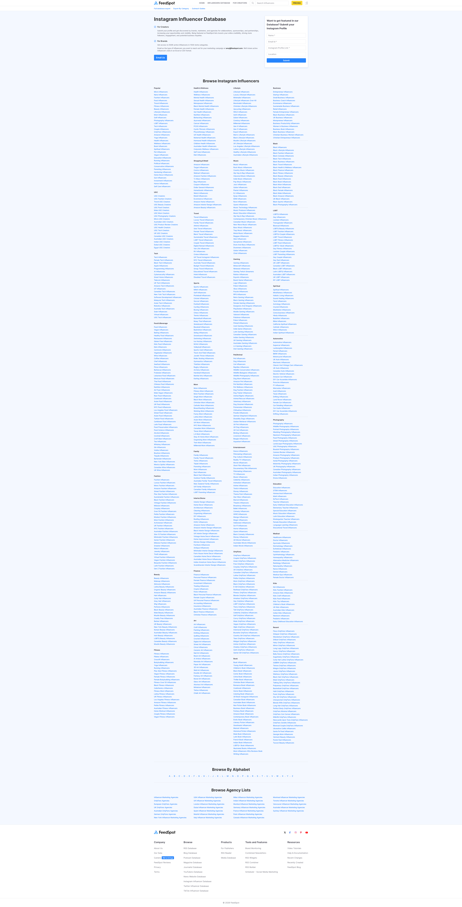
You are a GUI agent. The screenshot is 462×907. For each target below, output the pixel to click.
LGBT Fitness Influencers (283, 240)
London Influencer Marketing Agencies (209, 804)
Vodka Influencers (161, 450)
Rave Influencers (240, 202)
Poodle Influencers (240, 413)
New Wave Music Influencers (245, 225)
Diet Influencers (200, 155)
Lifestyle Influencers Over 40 (244, 100)
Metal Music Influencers (242, 233)
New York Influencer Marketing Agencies (170, 817)
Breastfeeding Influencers (204, 408)
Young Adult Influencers (242, 665)
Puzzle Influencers (240, 291)
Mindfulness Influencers (282, 293)
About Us (158, 848)
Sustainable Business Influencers (286, 106)
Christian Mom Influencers (204, 402)
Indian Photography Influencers (285, 475)
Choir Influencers (240, 253)
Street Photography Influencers (285, 441)
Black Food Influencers (282, 179)
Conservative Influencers (164, 166)
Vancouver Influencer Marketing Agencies (289, 804)
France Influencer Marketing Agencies (248, 811)
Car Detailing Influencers (282, 405)
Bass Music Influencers (242, 227)
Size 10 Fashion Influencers (165, 534)
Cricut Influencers (201, 647)
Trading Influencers (201, 586)
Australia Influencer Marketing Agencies (289, 807)
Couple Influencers (161, 129)
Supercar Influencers (281, 345)
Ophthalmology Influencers (283, 554)
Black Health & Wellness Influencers (287, 167)
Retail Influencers (200, 196)
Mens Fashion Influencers (164, 485)
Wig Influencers (160, 604)
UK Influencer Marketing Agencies (207, 801)
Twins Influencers (201, 461)
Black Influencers (280, 147)
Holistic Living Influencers (283, 295)
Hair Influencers (160, 595)
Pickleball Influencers (202, 295)
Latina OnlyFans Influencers (244, 575)
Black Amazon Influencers (283, 196)
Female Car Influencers (282, 402)
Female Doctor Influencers (283, 577)
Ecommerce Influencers (203, 199)
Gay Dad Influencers (281, 260)
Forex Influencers (200, 592)
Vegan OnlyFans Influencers (244, 624)
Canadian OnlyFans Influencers (245, 572)
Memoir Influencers (241, 728)
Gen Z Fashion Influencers (164, 569)
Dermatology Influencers (282, 546)
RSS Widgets (251, 858)
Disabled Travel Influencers (204, 277)
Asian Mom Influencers (203, 420)
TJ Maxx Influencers (202, 179)
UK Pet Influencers (240, 424)
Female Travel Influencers (204, 231)
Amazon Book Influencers (243, 714)
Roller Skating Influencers (204, 358)
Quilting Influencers (201, 636)
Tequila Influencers (161, 456)
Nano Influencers (160, 95)
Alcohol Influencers (161, 433)
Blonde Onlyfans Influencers (244, 595)
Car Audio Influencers (281, 408)
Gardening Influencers (162, 172)
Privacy (157, 867)
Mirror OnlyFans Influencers (284, 645)
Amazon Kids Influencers (283, 593)
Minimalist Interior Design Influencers (208, 551)
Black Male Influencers (282, 193)
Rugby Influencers (201, 367)
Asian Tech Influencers (163, 303)
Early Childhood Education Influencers (288, 505)
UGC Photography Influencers (285, 446)
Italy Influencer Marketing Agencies (208, 817)
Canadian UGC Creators (163, 236)
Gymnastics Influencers (203, 361)
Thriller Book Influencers (242, 680)
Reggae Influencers (241, 236)
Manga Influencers (240, 517)
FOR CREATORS (240, 3)
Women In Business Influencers (285, 126)
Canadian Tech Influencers (164, 291)
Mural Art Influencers (202, 679)
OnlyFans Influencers (162, 132)
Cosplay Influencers (162, 508)
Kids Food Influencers (162, 344)
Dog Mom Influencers (241, 378)
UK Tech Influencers (162, 283)
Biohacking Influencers (203, 118)
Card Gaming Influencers (243, 326)
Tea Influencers (160, 441)
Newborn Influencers (281, 616)
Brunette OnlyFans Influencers (245, 633)
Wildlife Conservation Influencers (246, 370)
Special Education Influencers (284, 511)
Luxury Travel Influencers (204, 220)
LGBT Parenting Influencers (204, 492)
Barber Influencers (161, 621)
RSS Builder (250, 867)
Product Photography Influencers (286, 458)
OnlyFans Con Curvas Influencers (286, 714)
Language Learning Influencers (285, 525)
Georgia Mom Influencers (283, 734)
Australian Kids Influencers (283, 610)
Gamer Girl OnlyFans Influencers (246, 653)
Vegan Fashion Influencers (164, 560)
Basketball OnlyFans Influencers (286, 688)
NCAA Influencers (201, 344)
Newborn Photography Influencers (286, 435)
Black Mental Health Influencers (206, 106)
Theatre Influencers (241, 503)
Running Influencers (162, 160)
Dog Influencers (239, 361)
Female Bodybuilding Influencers (167, 680)
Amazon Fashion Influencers (165, 488)
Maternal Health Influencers (204, 138)
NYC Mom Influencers (202, 425)
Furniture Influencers (202, 545)
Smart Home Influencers (163, 277)
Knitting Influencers (201, 633)
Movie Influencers (240, 463)
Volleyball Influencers (202, 347)
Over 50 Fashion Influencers (165, 511)
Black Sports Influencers (282, 202)
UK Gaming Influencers (242, 340)
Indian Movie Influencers (243, 546)
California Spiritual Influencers (285, 324)
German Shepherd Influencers (245, 416)
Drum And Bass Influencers (244, 245)
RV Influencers (199, 251)
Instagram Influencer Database (197, 881)
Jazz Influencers (240, 184)
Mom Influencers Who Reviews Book (247, 751)
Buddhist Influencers (281, 318)
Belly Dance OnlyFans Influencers (286, 654)
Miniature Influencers (202, 687)
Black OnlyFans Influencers (244, 584)
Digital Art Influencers (202, 641)
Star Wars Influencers (241, 497)
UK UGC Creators (161, 233)
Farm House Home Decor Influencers (208, 553)
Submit (286, 60)
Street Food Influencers (163, 413)
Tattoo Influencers (201, 690)
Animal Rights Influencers (243, 396)
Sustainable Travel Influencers (206, 237)
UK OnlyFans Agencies (163, 807)
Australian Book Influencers (244, 702)
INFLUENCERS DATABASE (219, 3)
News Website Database (195, 876)
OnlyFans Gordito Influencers (284, 723)
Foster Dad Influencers (282, 740)
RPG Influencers (239, 294)
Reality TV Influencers (242, 460)
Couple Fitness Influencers (164, 714)
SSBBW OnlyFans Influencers (284, 663)
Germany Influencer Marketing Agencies (249, 807)
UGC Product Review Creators (166, 225)
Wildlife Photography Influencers (246, 376)
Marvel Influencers (240, 500)
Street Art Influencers (202, 644)
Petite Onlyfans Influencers (244, 578)
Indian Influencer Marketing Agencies (248, 801)
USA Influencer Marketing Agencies (208, 797)
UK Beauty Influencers (163, 624)
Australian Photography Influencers (287, 472)
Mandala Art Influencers (203, 661)
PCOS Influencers (201, 126)
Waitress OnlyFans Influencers (285, 674)
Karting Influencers (201, 378)
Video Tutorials (294, 848)
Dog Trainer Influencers (242, 393)
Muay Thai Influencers (202, 321)
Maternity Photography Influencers (287, 464)
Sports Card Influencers (203, 350)
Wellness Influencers (162, 143)
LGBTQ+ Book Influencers (243, 745)
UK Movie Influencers (241, 540)
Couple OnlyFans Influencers (244, 558)
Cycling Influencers (201, 307)
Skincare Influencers (162, 584)
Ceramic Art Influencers (203, 650)
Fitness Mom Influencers (163, 691)
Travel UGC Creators (162, 202)
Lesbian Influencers (281, 220)
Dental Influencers (280, 572)
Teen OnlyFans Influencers (243, 638)
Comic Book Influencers (242, 674)
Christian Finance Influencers (205, 615)
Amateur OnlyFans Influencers (245, 598)
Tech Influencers (160, 126)
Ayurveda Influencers (202, 120)
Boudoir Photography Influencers (286, 449)
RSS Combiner (251, 862)
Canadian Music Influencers (244, 222)
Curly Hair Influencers (162, 598)
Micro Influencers (161, 92)
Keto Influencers (160, 347)
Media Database (228, 858)
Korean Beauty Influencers (164, 630)
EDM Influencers (239, 199)
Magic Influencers (240, 520)
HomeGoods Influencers (203, 190)
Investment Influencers (163, 181)
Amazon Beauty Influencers (165, 593)
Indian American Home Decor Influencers (210, 562)
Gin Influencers (160, 447)
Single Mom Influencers (203, 397)
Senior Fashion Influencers (164, 540)
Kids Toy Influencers (281, 601)
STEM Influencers (280, 490)
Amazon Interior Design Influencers (207, 205)
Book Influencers (160, 146)
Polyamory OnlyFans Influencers (286, 685)
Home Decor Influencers (163, 175)
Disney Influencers (240, 491)
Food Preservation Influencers (166, 427)
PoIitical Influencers (161, 163)
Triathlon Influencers (202, 364)
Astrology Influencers (281, 304)
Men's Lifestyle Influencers (244, 135)
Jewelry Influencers (162, 551)
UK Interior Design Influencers (205, 533)
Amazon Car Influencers (282, 377)
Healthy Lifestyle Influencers (244, 152)
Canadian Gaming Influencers (245, 334)
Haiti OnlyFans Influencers (283, 691)
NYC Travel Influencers (203, 260)
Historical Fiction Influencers (244, 731)
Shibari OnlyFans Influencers (284, 640)
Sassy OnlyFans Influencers (284, 651)
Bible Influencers (279, 321)
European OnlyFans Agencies (165, 804)
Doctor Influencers (280, 540)
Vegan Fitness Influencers (164, 674)
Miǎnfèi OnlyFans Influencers (284, 717)
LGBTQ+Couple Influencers (284, 234)
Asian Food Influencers (163, 401)
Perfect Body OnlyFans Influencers (287, 708)
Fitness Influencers (161, 106)
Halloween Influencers (242, 523)
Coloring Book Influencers (243, 694)
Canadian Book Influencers (244, 700)
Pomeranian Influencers (242, 407)
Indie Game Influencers (242, 329)
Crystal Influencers (280, 307)
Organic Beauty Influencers (165, 590)
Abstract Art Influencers (203, 684)
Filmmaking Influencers (242, 454)
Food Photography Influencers (285, 438)
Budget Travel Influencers (204, 266)
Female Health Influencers (204, 109)
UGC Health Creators (162, 227)
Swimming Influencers (202, 338)
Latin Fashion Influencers (164, 566)
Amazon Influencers (162, 135)
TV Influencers (239, 474)
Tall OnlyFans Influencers (243, 610)
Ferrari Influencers (280, 351)
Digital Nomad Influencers (204, 246)
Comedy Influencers (241, 511)
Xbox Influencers (240, 289)
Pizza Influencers (161, 367)
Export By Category (181, 8)
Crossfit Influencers (162, 659)
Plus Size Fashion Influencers (165, 494)
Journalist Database (193, 867)
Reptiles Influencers (241, 367)
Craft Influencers (200, 627)
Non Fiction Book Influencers (244, 705)
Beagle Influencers (240, 439)
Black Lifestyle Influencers (243, 138)
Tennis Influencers (201, 315)
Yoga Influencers (160, 138)
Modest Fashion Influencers (165, 517)
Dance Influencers (240, 451)
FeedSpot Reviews (162, 862)
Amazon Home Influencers (204, 202)
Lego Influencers (240, 283)
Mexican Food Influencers (164, 378)
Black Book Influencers (242, 671)
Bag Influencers (200, 182)
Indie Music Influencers (242, 179)
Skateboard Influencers (203, 324)
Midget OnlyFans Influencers (244, 641)
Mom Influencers (160, 115)
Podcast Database (192, 858)
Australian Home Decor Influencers (207, 559)
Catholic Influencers (281, 327)
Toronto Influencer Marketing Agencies (288, 801)
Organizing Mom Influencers (205, 440)
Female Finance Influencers (204, 580)
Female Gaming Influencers (244, 303)
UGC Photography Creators (165, 216)
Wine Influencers (160, 356)
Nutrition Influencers (162, 387)
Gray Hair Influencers (162, 601)
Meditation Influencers (282, 310)
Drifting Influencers (280, 397)
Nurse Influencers (280, 569)
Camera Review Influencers (284, 452)
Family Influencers (201, 455)
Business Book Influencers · (244, 708)
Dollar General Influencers (204, 187)
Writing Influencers (240, 754)
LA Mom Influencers (202, 434)
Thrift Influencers (160, 554)
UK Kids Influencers (281, 607)
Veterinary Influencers (242, 401)
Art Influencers (199, 624)
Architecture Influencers (203, 508)
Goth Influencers (239, 115)
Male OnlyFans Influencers (243, 621)
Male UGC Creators (161, 210)
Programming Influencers (164, 269)
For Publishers (227, 848)
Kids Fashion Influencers (282, 590)
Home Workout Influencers (164, 711)
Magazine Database (193, 862)
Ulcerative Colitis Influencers (284, 728)
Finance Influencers (201, 575)
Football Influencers (201, 304)
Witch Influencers (240, 112)
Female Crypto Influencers (204, 597)
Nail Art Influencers (201, 653)
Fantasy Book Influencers (243, 711)
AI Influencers (159, 271)
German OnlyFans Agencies (165, 814)
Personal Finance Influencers (205, 577)
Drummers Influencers (242, 248)
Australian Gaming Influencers (245, 343)
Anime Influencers (240, 485)
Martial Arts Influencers (203, 376)
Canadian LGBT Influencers (284, 266)
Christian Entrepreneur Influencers (286, 138)
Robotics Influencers (162, 306)
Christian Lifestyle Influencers (245, 106)
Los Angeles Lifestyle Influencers (246, 146)
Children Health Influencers (204, 143)
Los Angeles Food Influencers (165, 410)
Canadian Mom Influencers (204, 428)
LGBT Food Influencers (282, 243)
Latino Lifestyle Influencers (244, 149)
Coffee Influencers (161, 358)
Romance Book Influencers (243, 685)
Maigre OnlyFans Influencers (284, 668)
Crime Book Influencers (242, 677)
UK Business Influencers (282, 118)
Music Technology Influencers (245, 207)
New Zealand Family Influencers (206, 484)
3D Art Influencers (201, 667)
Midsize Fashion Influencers (165, 543)
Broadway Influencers (242, 506)
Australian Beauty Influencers (165, 633)
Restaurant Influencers (163, 338)
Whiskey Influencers (162, 444)
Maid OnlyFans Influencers (283, 680)
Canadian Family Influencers (205, 489)
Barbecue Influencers (162, 370)
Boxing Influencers (201, 310)
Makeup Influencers (162, 581)
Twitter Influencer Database (196, 886)
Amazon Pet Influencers (242, 381)
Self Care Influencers (162, 186)
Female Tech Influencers (163, 260)
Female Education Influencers (284, 522)
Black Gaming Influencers (243, 300)
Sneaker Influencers (162, 546)
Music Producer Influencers (244, 210)
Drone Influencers (280, 478)
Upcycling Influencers (242, 109)
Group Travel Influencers (203, 269)
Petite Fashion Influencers (164, 514)
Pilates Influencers (161, 657)
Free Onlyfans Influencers (243, 564)
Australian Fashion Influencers (166, 531)
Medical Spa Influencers (282, 575)
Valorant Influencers (241, 314)
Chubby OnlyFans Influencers (245, 647)
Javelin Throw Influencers (204, 356)
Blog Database (190, 853)
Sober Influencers (240, 118)
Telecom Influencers (162, 280)
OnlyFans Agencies (161, 801)
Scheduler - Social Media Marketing (261, 872)
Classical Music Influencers (244, 176)
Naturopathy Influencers (282, 566)
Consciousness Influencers (284, 313)
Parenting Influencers (162, 169)
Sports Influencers (201, 287)
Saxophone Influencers (242, 242)
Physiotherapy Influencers (204, 132)
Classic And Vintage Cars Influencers (288, 365)
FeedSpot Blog (294, 867)
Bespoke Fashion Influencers (165, 563)
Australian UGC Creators (163, 222)
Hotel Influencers (200, 274)
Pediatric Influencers (281, 552)
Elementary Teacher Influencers (285, 508)
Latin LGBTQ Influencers (282, 271)
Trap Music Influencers (242, 230)
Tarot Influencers (279, 301)
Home (202, 3)
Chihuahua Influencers (242, 410)
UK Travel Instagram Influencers (206, 257)
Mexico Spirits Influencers (164, 464)
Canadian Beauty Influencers (165, 641)
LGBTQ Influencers (280, 214)
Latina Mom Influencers (203, 417)
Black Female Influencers (283, 190)
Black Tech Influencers (163, 263)
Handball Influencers (202, 373)
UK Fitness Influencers (163, 697)
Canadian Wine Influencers (164, 467)
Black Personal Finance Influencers (207, 595)
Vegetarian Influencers (163, 353)
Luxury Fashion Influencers (164, 483)
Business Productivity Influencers (286, 123)
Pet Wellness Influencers (243, 387)
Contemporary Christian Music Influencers (250, 219)
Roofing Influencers (201, 519)
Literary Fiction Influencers (243, 722)
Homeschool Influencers (282, 493)
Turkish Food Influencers (163, 419)
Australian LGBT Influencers (284, 274)
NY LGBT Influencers (281, 280)
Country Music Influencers (243, 170)
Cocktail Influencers (162, 436)
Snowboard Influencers (203, 336)
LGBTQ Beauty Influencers (164, 638)
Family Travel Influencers (203, 223)
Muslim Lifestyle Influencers (244, 141)
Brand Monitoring (253, 848)
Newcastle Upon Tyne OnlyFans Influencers (290, 720)
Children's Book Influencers (244, 668)
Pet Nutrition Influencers (242, 384)
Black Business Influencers (283, 115)
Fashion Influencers (161, 98)
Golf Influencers (160, 118)
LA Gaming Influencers (242, 346)
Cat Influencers (239, 364)
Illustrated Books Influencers (244, 748)
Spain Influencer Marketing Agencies (208, 811)
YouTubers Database (193, 872)
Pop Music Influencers (242, 182)
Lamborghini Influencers (282, 348)
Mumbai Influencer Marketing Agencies (249, 804)
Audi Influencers (279, 391)
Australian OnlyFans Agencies (166, 811)
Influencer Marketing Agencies (166, 797)
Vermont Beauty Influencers (284, 737)
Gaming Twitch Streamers (243, 271)
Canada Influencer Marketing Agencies (248, 817)
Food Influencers (160, 100)
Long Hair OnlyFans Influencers (285, 706)
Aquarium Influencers (241, 441)
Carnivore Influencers (162, 350)
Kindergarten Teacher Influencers (286, 519)
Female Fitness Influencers (164, 677)
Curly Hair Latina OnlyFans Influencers (288, 660)
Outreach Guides (198, 8)
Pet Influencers (160, 152)
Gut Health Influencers (202, 112)
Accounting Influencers (203, 603)
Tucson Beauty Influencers (283, 743)
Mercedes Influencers (281, 388)
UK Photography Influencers (284, 466)
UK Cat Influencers (240, 430)
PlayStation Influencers (242, 309)
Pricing (297, 3)
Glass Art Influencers (202, 682)
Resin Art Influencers (202, 656)
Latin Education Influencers (284, 516)
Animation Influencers (241, 483)
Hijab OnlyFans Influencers (244, 627)
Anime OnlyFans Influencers (244, 644)
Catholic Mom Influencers (204, 405)
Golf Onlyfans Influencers (243, 615)
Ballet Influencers (240, 508)
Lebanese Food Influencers (164, 376)
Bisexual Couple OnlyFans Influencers (288, 726)
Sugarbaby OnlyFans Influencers (286, 657)
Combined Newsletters (255, 853)
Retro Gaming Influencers (243, 297)
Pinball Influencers (240, 323)
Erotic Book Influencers (242, 720)
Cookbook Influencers (162, 398)
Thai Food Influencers (162, 381)
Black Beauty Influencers (164, 610)
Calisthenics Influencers (163, 688)
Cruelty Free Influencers (163, 618)
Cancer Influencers (201, 123)
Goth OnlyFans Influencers (243, 650)
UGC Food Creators (161, 207)
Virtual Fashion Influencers (164, 557)
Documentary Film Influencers (245, 468)
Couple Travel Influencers (204, 243)
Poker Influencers (240, 286)
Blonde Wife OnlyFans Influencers (286, 703)
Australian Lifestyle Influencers (245, 155)
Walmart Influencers (201, 173)
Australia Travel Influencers (204, 263)
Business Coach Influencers (284, 100)
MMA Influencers (200, 290)
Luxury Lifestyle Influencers (244, 95)
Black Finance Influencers (204, 612)
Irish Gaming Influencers (243, 349)
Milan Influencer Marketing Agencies (247, 797)
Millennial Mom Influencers (204, 445)
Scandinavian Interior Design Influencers (210, 565)
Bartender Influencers (162, 459)
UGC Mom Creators (161, 213)
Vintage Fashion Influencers (165, 503)
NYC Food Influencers (162, 407)
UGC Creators (159, 196)
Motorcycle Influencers (282, 357)
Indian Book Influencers (242, 742)
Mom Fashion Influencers (164, 520)
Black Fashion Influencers (164, 500)
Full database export (162, 8)
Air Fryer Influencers (162, 390)
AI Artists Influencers (202, 659)
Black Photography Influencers (285, 205)
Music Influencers (240, 164)
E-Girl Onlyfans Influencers (243, 587)
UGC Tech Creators (161, 230)
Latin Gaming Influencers (243, 332)
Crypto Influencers (201, 589)
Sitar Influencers (239, 239)
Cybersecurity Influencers (164, 274)
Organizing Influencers (203, 513)
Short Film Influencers (241, 465)
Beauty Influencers (161, 109)
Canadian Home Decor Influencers (207, 556)
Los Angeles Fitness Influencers (166, 700)
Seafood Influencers (162, 364)
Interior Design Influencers (204, 502)
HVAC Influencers (201, 522)
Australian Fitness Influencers (165, 708)
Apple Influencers (161, 266)
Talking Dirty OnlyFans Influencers (286, 683)
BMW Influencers (280, 354)
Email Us (160, 57)
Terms (157, 872)
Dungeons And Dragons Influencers (247, 306)
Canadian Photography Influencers (287, 469)
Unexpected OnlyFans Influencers (286, 700)
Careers (163, 858)
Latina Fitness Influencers (164, 694)
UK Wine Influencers (162, 470)
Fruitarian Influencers (162, 373)
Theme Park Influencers (242, 494)
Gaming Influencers (241, 263)
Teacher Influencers (281, 502)
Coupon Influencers (201, 184)
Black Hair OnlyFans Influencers (285, 677)
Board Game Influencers (242, 280)
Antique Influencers (201, 548)
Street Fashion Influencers (164, 491)
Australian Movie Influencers (244, 543)
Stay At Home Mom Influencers (206, 437)
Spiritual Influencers (162, 149)
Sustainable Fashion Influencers (166, 497)
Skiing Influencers (201, 333)
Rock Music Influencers (242, 167)
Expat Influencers (240, 132)
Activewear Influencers (163, 523)
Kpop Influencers (240, 196)
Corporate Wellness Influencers (206, 149)
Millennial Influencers (241, 123)
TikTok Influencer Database (196, 891)
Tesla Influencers (280, 394)
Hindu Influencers (280, 315)
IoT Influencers (160, 289)
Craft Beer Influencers (162, 439)
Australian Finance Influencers (206, 609)
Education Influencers (162, 158)
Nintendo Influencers (241, 269)
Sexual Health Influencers (204, 100)
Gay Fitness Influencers (282, 248)
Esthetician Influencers (282, 549)
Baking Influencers (161, 333)
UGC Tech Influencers (162, 317)
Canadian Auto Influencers (283, 371)
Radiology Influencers (281, 563)
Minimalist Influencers (242, 98)
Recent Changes (294, 858)
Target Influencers (201, 167)
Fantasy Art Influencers (203, 676)
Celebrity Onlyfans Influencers (245, 613)
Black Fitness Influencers (164, 685)
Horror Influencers (161, 183)
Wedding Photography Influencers (286, 432)
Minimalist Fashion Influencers (166, 537)
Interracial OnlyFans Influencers (245, 630)
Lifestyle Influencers (162, 112)
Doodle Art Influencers (202, 673)
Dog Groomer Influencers (243, 404)
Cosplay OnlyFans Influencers (245, 567)
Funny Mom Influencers (203, 414)
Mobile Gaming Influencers (243, 312)
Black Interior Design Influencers (206, 531)
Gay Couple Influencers (282, 257)
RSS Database (190, 848)
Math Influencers (279, 496)
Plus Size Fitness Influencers (165, 671)
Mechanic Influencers (281, 362)
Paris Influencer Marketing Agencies (247, 814)
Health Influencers (161, 141)
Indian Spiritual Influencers (283, 333)
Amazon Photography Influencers (286, 455)
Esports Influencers (241, 277)
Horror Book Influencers (242, 691)
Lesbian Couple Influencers (284, 251)
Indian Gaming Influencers (243, 337)
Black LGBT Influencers (282, 269)
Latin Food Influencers (162, 424)
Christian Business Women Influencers (288, 135)
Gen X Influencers (240, 126)
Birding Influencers (240, 433)
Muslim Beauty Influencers (164, 615)
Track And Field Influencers (204, 353)
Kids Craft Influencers (281, 596)
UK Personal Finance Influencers (206, 600)
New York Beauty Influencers (165, 627)
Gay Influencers (279, 217)
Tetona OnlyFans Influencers (284, 665)
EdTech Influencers (280, 499)
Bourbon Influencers (162, 453)
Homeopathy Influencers (282, 557)
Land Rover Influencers (282, 400)
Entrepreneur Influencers (283, 92)
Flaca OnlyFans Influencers (284, 631)
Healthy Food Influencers (164, 336)
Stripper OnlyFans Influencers (285, 634)
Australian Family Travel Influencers (208, 481)
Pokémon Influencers (241, 317)
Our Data (158, 853)
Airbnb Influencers (201, 226)
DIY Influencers (200, 516)
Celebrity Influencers (241, 480)
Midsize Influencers (162, 506)
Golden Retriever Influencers (244, 421)
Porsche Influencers (281, 382)
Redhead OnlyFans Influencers (245, 590)
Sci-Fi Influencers (240, 526)
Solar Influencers (160, 312)
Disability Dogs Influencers (244, 419)
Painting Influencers (201, 630)
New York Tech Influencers (164, 294)
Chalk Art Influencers (202, 693)
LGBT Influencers (161, 123)
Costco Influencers (201, 170)
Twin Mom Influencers (202, 443)
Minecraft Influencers (241, 266)
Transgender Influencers (282, 223)
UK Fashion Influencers (163, 526)
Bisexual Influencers (281, 226)
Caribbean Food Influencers (165, 421)
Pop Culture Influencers (242, 457)
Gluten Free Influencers (163, 341)
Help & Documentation (297, 853)
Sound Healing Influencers (283, 298)
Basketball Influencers (202, 318)
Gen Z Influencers (240, 129)
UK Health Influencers (202, 135)
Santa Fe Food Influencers (283, 731)
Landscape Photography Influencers (287, 444)
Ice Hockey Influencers (203, 341)
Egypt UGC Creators (162, 248)
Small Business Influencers (283, 98)
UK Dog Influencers (241, 427)
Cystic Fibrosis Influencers (204, 129)
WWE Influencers (240, 514)
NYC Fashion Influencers (163, 528)
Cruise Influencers (201, 254)
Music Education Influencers (244, 213)
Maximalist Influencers (242, 103)
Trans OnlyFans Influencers (244, 607)
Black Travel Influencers (203, 234)
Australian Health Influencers (205, 146)
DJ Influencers (239, 193)
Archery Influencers (201, 370)
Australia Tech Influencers (164, 309)
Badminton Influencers (202, 330)
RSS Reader (226, 853)
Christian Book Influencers (243, 682)
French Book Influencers (243, 740)
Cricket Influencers (201, 298)
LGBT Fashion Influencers (283, 231)
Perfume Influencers (162, 607)
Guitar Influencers (240, 187)
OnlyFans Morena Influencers (284, 711)
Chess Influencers (201, 313)
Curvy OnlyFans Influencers (244, 618)
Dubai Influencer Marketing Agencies (208, 807)
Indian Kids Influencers (282, 613)
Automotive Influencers (282, 342)
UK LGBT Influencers (281, 263)
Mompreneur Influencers (282, 120)
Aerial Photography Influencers (285, 461)
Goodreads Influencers (242, 725)
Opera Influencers (240, 205)
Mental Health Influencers (204, 98)
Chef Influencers (160, 361)
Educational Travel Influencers (205, 271)
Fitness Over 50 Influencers (165, 682)
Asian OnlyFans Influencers (244, 561)
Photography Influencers (163, 120)
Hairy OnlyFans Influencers (283, 642)
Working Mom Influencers (204, 411)
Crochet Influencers (201, 639)
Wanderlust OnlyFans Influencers (286, 637)
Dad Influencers (200, 472)
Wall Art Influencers (201, 670)
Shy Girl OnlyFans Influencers (284, 697)
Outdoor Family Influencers (204, 478)
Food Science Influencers (164, 430)
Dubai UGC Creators (162, 245)
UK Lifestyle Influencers (242, 143)
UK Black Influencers (281, 199)
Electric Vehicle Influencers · (284, 374)
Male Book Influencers (242, 734)
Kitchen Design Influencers (204, 542)
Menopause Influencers (203, 103)
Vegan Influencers (161, 155)
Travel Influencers (161, 103)
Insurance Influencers (202, 606)
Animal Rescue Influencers (243, 398)
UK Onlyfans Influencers (243, 570)
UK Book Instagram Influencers (245, 697)
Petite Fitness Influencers (164, 705)
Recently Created (295, 862)
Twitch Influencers (240, 488)
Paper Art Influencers (202, 664)
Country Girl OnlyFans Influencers (246, 635)
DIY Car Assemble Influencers (285, 379)
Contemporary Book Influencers (245, 717)
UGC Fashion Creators (163, 199)
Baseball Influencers (202, 327)
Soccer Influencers (201, 301)
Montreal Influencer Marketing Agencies (289, 797)
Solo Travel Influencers (203, 229)
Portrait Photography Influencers (286, 429)
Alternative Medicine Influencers (286, 560)
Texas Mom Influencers (203, 431)
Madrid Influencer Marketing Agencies (209, 814)
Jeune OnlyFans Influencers (284, 671)
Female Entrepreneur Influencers (286, 112)
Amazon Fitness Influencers (165, 702)
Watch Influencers (161, 548)
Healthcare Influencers (282, 537)
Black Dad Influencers (202, 475)
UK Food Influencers (162, 404)
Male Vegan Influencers (163, 393)
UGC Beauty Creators (162, 205)
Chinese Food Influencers (164, 384)
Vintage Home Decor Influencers (206, 536)
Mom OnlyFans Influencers (244, 581)
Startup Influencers (280, 95)
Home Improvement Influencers (206, 539)
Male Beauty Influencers (163, 613)
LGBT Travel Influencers (203, 240)
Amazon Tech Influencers (164, 286)
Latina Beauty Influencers (164, 587)
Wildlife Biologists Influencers (245, 373)
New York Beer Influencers (164, 462)
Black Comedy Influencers (243, 534)
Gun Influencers (160, 178)
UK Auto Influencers (281, 359)
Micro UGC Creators (162, 219)
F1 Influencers (278, 385)
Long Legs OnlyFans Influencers (286, 648)
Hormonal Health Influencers (205, 141)
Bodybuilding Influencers (164, 662)
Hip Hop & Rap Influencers (243, 173)
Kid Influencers (279, 587)
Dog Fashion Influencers (243, 390)
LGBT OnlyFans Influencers (244, 604)
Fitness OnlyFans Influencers (244, 593)
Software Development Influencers (167, 297)
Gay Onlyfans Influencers (243, 601)
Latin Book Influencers (242, 737)
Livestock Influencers (241, 436)
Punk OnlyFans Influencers (283, 694)
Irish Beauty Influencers (163, 635)
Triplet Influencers (201, 464)
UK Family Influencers (202, 487)
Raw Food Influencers (162, 396)
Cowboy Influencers (241, 120)
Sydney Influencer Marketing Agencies (288, 811)
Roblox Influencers (240, 274)
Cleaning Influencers (202, 511)
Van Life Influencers (201, 248)
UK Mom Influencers (202, 422)
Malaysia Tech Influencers (164, 300)
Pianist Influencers (240, 190)
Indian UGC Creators (162, 242)
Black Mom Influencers (203, 400)
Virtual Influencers (161, 314)
